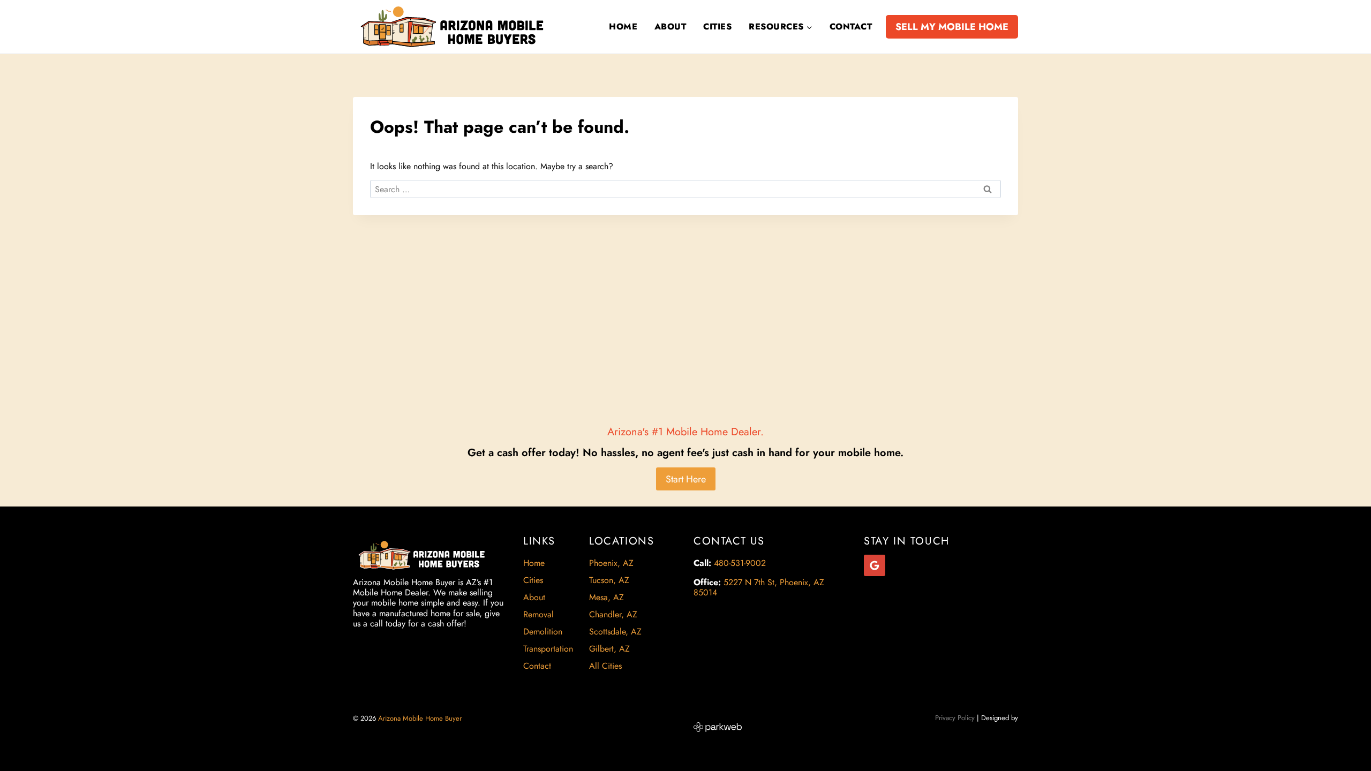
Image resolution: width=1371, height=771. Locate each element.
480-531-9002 (740, 563)
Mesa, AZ (606, 597)
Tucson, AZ (609, 580)
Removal (538, 614)
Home (623, 26)
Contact (851, 26)
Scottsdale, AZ (615, 631)
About (670, 26)
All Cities (605, 666)
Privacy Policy (955, 718)
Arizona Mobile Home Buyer (421, 718)
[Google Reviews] (874, 565)
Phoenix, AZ (611, 563)
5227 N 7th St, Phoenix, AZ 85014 (759, 587)
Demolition (542, 631)
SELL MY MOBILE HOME (951, 27)
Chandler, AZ (613, 614)
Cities (717, 26)
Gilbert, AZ (609, 648)
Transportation (548, 648)
